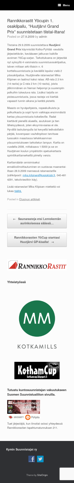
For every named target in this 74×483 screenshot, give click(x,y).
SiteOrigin (42, 475)
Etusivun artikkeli (29, 199)
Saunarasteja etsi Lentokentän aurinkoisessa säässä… (37, 221)
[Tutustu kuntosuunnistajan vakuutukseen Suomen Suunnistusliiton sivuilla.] (23, 419)
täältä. (18, 191)
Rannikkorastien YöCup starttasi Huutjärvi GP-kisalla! (37, 239)
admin (43, 36)
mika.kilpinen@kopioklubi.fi (39, 175)
